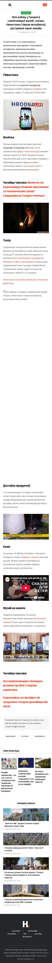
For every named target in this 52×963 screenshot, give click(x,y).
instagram (37, 89)
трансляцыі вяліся (32, 166)
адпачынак (11, 736)
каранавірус (40, 736)
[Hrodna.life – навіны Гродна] (10, 4)
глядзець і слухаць (30, 557)
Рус (44, 5)
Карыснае (26, 13)
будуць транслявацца (27, 151)
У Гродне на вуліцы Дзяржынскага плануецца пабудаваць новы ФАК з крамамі (23, 900)
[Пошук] (37, 5)
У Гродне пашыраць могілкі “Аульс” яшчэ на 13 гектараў (24, 849)
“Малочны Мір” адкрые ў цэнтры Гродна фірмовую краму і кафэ (21, 824)
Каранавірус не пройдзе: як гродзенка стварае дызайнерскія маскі (25, 702)
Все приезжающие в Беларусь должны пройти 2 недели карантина (23, 685)
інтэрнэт (25, 736)
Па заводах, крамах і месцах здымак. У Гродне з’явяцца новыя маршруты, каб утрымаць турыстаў (23, 875)
